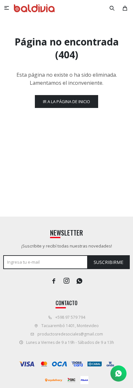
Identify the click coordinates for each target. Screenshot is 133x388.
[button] (112, 8)
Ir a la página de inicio (66, 101)
